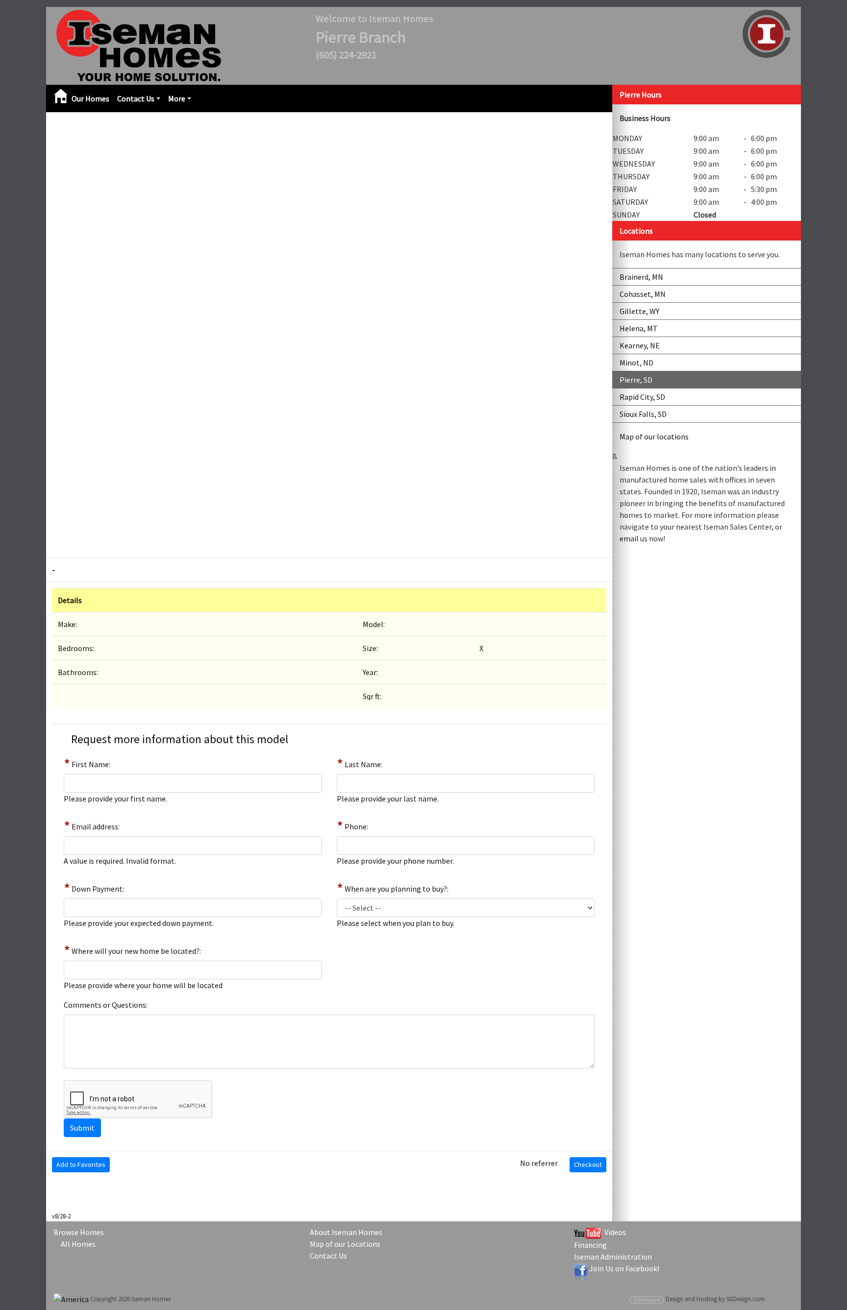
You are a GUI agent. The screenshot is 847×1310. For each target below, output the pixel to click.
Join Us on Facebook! (624, 1268)
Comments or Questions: (106, 1005)
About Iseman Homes (346, 1232)
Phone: (356, 826)
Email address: (96, 826)
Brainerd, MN (641, 277)
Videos (613, 1232)
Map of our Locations (345, 1244)
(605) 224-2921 (346, 55)
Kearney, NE (640, 345)
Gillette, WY (639, 311)
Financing (590, 1245)
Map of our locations (654, 436)
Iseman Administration (613, 1256)
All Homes (78, 1244)
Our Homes (90, 98)
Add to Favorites (80, 1164)
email (629, 538)
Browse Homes (78, 1232)
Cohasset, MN (643, 294)
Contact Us (135, 98)
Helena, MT (639, 328)
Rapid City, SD (642, 397)
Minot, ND (636, 362)
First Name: (91, 764)
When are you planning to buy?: (396, 889)
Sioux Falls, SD (643, 414)
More (176, 98)
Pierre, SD (636, 380)
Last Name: (363, 764)
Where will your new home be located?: (136, 951)
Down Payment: (98, 889)
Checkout (588, 1164)
